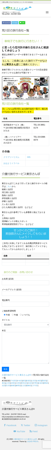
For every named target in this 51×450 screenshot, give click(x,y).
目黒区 (13, 383)
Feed (35, 431)
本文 (4, 330)
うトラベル (14, 163)
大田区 (18, 383)
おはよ (6, 163)
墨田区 (44, 381)
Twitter (16, 22)
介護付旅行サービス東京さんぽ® (25, 439)
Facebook (7, 22)
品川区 (7, 383)
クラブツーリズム (11, 157)
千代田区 (13, 381)
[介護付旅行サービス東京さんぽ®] (17, 8)
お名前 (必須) (7, 279)
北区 (3, 385)
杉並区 (40, 383)
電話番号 (6, 300)
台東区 (38, 381)
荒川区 (7, 385)
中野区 (35, 383)
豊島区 (45, 383)
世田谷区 (24, 383)
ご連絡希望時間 (9, 311)
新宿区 (28, 381)
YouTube (20, 431)
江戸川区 (34, 385)
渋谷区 (30, 383)
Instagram (42, 425)
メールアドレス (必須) (11, 289)
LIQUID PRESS (32, 441)
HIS (28, 157)
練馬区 (18, 385)
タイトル (6, 320)
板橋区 (13, 385)
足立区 (23, 385)
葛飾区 (28, 385)
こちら (9, 186)
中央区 (19, 381)
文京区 (33, 381)
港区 (24, 381)
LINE (22, 22)
